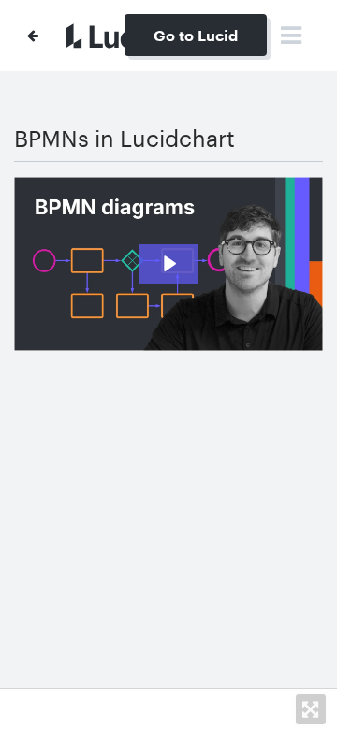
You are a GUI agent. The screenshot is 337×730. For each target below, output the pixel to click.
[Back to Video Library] (33, 35)
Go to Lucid (196, 35)
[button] (311, 709)
